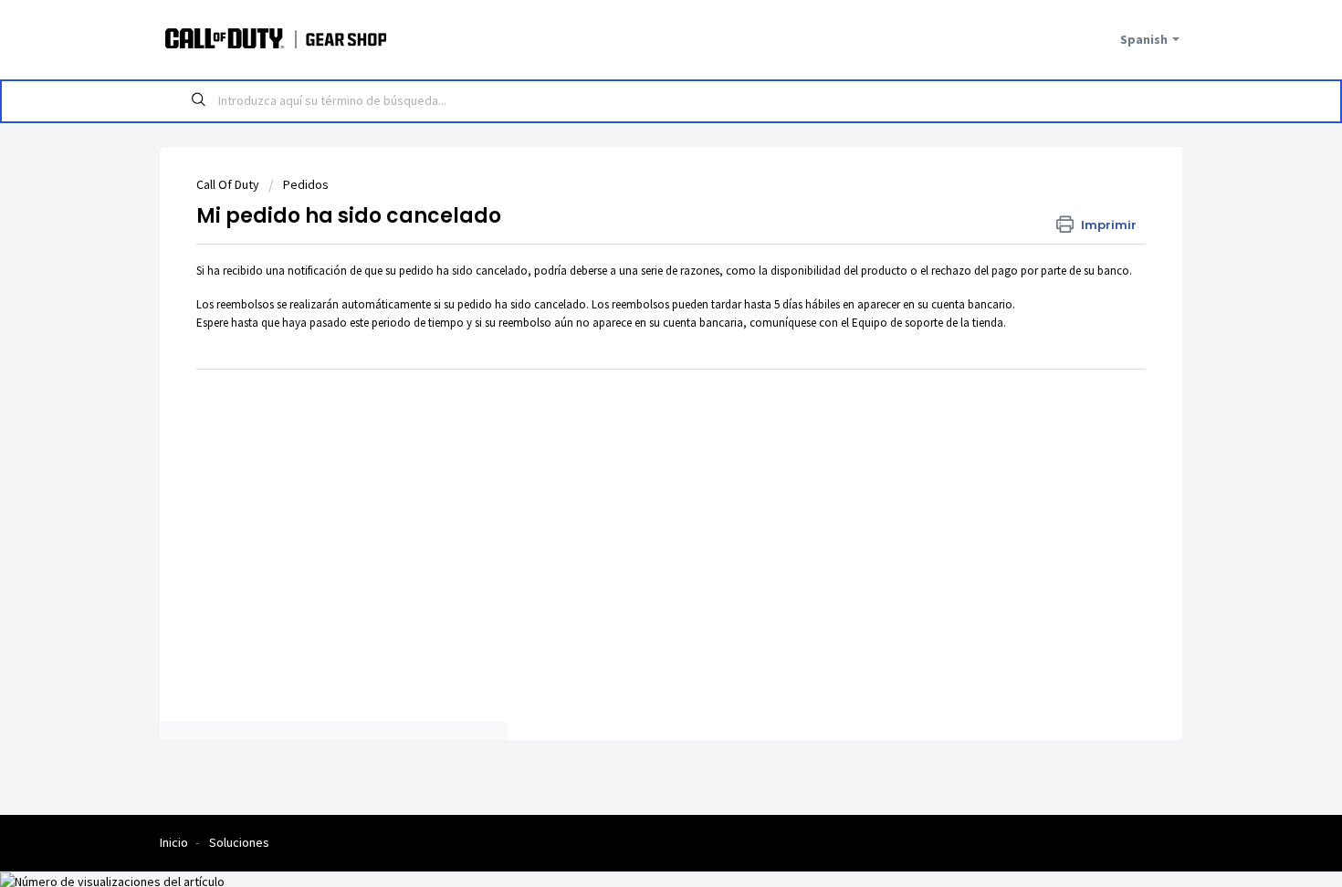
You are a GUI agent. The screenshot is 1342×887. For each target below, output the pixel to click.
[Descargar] (637, 200)
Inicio (174, 842)
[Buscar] (199, 101)
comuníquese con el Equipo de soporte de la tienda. (878, 322)
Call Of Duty (227, 184)
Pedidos (306, 184)
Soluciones (239, 842)
